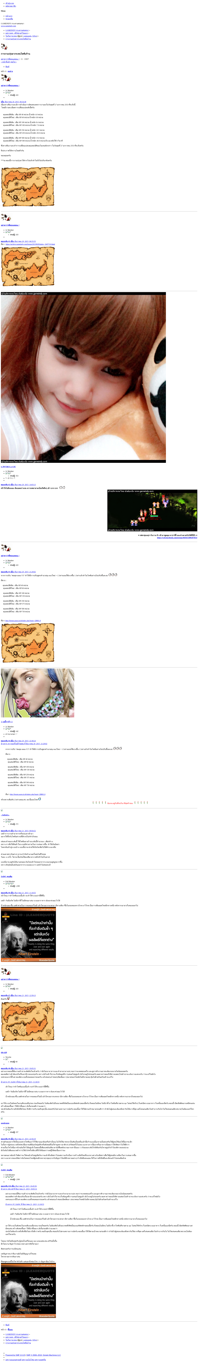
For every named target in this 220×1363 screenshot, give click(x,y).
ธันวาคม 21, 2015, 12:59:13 (18, 995)
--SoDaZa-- (5, 815)
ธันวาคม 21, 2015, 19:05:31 (18, 1068)
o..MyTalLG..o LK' (8, 467)
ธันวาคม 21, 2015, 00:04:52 (18, 831)
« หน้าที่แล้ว (5, 62)
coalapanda (27, 36)
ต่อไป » (14, 62)
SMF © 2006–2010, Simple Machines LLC (43, 1355)
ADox (34, 36)
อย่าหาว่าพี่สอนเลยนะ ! (10, 59)
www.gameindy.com (8, 26)
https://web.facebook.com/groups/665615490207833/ (177, 538)
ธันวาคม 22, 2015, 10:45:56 (19, 1186)
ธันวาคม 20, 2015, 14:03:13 (18, 485)
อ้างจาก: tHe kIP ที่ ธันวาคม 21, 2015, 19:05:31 (19, 1189)
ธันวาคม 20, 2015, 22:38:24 (18, 741)
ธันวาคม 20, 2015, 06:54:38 (13, 102)
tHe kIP (4, 1053)
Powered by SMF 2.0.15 (15, 1355)
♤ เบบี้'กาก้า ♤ (7, 722)
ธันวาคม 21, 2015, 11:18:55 (18, 893)
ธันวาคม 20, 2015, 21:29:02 (18, 572)
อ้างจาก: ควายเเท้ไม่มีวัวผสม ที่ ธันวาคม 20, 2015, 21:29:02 (24, 744)
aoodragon (5, 1123)
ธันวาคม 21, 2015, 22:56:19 (18, 1139)
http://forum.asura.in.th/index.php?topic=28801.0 (23, 621)
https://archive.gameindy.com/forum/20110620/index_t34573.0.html (30, 244)
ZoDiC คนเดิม (6, 876)
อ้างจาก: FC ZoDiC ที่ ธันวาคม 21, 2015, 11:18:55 (20, 1082)
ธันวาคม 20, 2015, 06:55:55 (18, 241)
